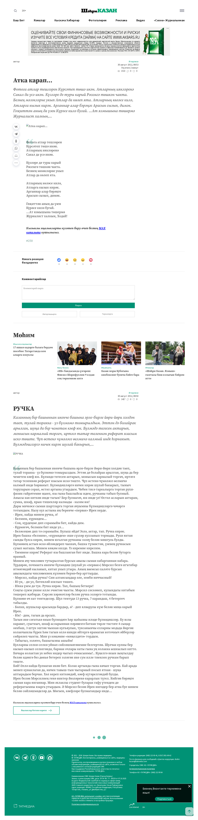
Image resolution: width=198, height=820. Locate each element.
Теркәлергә (107, 314)
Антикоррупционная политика (142, 769)
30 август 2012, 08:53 (128, 64)
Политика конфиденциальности (85, 804)
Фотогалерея (98, 20)
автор (16, 61)
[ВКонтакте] (16, 127)
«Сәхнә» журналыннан (169, 20)
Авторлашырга (49, 314)
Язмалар (39, 20)
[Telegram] (16, 134)
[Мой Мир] (16, 155)
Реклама (121, 20)
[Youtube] (42, 758)
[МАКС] (50, 758)
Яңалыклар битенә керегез (34, 710)
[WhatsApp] (16, 148)
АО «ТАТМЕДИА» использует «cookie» (87, 796)
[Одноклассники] (16, 141)
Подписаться (164, 799)
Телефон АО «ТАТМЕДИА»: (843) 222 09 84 (145, 772)
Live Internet (134, 807)
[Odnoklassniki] (33, 758)
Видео (140, 20)
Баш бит (19, 20)
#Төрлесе (133, 61)
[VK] (17, 758)
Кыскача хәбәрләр (67, 20)
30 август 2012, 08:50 (128, 396)
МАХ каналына (78, 702)
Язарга (78, 305)
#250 (29, 241)
